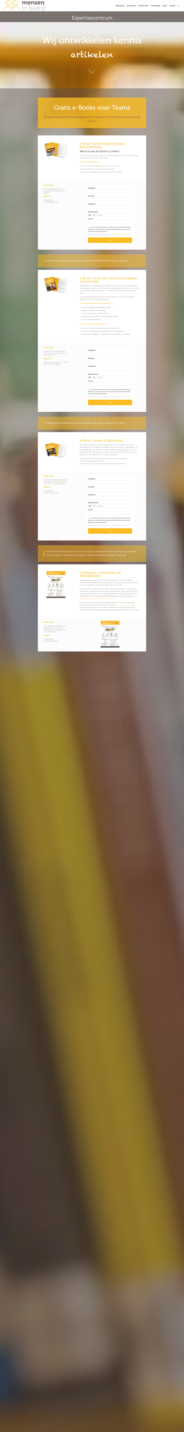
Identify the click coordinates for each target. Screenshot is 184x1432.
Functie (90, 219)
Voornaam (91, 196)
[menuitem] (120, 5)
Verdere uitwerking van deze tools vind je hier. (97, 599)
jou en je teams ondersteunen (126, 605)
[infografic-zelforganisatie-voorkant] (56, 584)
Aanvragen (110, 240)
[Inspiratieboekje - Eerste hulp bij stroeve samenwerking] (56, 150)
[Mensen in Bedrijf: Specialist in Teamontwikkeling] (25, 5)
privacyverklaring (126, 234)
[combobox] (91, 215)
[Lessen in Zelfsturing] (56, 450)
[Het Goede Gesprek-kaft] (56, 285)
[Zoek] (178, 5)
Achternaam (92, 204)
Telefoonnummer (93, 212)
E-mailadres (92, 188)
